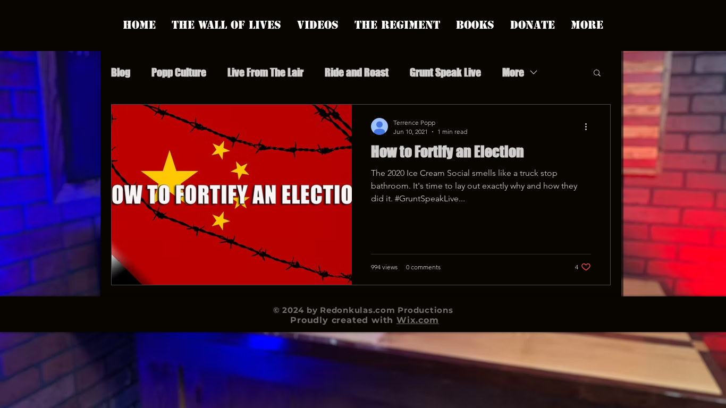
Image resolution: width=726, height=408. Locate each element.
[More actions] (589, 126)
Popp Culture (178, 72)
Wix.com (417, 320)
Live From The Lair (265, 72)
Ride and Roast (357, 72)
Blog (120, 72)
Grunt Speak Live (445, 72)
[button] (597, 73)
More (513, 72)
